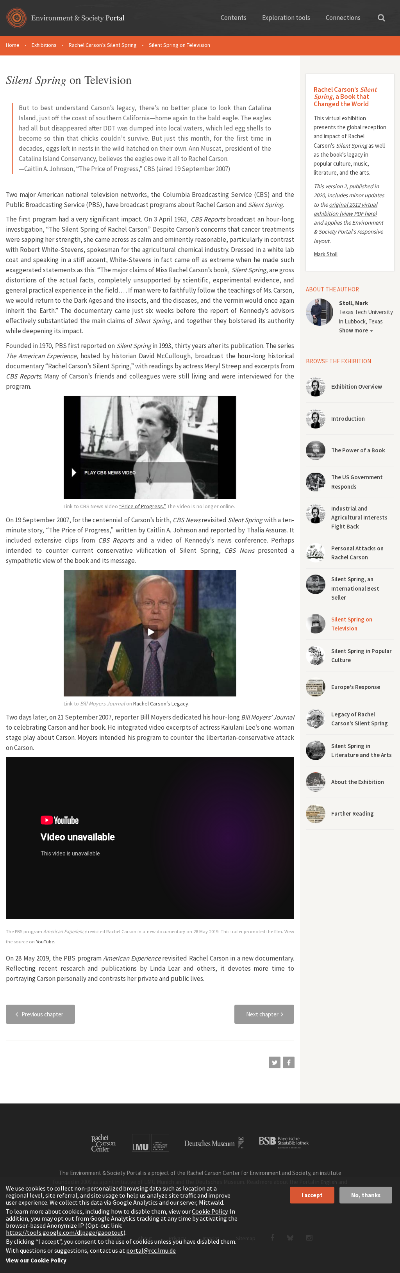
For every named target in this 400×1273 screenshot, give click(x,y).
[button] (274, 1062)
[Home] (65, 20)
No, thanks (365, 1195)
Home (13, 44)
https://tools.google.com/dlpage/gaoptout (64, 1232)
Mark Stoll (326, 254)
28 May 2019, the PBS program (88, 958)
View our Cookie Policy (36, 1260)
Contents (233, 17)
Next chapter (262, 1014)
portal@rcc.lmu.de (151, 1250)
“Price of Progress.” (142, 506)
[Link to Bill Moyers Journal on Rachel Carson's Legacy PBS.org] (150, 633)
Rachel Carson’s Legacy (160, 703)
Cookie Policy (209, 1211)
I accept (312, 1195)
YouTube (45, 941)
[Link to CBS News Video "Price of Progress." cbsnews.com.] (150, 447)
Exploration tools (286, 17)
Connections (343, 17)
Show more (353, 330)
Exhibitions (44, 44)
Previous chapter (42, 1014)
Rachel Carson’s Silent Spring (103, 44)
